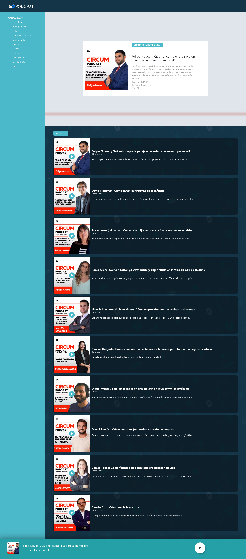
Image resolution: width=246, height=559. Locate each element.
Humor (16, 53)
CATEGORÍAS (14, 17)
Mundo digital (19, 61)
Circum (157, 45)
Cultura (16, 31)
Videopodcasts (19, 26)
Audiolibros (18, 22)
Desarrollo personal (22, 35)
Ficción (16, 48)
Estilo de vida (19, 39)
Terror (15, 66)
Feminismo (17, 44)
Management (18, 57)
